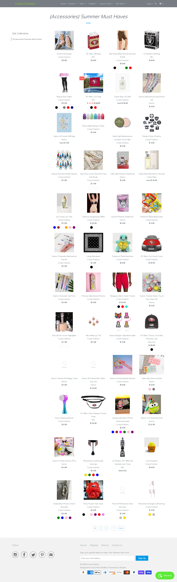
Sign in (150, 3)
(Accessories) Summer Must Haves (27, 39)
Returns (105, 545)
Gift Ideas (121, 3)
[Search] (155, 3)
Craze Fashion (25, 3)
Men (82, 3)
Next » (121, 528)
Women (72, 3)
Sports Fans (106, 3)
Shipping (94, 545)
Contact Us (117, 545)
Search (83, 545)
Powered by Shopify (117, 567)
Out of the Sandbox (99, 567)
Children (92, 3)
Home (63, 3)
